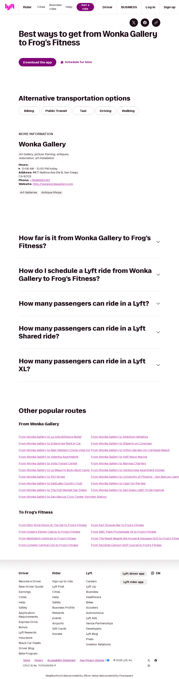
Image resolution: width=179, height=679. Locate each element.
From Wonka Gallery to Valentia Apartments (48, 457)
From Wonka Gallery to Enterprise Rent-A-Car (50, 443)
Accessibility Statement (61, 660)
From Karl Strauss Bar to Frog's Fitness (117, 525)
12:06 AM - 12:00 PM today (40, 169)
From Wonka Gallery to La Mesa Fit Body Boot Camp (54, 470)
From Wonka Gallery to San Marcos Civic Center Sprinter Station (63, 497)
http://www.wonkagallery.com (53, 184)
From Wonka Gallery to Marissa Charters (118, 463)
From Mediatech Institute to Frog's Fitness (47, 538)
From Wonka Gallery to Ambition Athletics (119, 437)
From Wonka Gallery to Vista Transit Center (48, 463)
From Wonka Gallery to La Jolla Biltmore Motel (50, 437)
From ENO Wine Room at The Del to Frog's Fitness (53, 525)
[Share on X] (134, 22)
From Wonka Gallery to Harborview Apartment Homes (127, 470)
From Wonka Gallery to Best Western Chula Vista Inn (54, 450)
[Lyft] (9, 7)
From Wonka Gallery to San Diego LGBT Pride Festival (127, 490)
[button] (89, 242)
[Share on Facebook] (145, 22)
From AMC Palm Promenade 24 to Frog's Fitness (123, 532)
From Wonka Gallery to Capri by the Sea (118, 483)
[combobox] (155, 573)
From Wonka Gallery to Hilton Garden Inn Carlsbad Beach (130, 450)
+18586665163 (40, 180)
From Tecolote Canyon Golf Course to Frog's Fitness (126, 545)
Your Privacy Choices (92, 660)
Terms (26, 660)
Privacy (38, 660)
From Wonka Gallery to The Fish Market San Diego (53, 490)
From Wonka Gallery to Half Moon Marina (119, 457)
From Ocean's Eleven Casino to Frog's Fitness (49, 532)
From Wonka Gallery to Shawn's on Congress (121, 443)
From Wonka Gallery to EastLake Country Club (50, 483)
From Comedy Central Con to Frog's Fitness (48, 545)
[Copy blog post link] (156, 22)
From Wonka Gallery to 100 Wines (42, 477)
